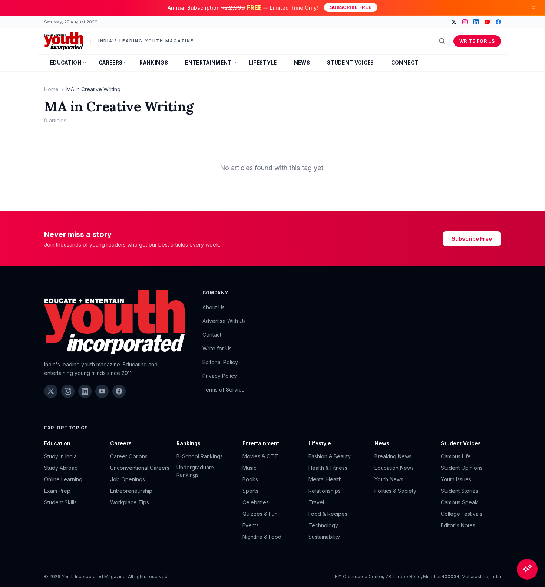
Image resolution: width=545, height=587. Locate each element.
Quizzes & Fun (260, 514)
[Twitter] (453, 21)
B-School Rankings (199, 456)
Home (51, 89)
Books (250, 479)
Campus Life (456, 456)
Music (249, 468)
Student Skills (60, 502)
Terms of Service (223, 389)
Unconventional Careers (139, 468)
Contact (211, 335)
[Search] (442, 41)
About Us (213, 307)
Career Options (129, 456)
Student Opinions (462, 468)
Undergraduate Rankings (195, 471)
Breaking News (393, 456)
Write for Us (477, 41)
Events (250, 525)
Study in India (60, 456)
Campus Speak (459, 502)
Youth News (388, 479)
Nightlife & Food (261, 537)
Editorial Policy (220, 362)
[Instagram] (465, 21)
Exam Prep (57, 491)
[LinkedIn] (476, 21)
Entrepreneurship (131, 491)
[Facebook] (498, 21)
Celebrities (255, 502)
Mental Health (325, 479)
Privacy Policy (219, 376)
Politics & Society (395, 491)
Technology (323, 525)
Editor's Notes (458, 525)
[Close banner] (534, 7)
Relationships (324, 491)
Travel (316, 502)
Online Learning (63, 479)
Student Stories (459, 491)
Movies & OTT (260, 456)
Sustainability (324, 537)
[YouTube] (487, 21)
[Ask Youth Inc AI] (527, 569)
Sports (250, 491)
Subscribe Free (350, 7)
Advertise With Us (224, 321)
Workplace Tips (129, 502)
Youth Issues (456, 479)
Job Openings (127, 479)
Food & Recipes (327, 514)
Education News (394, 468)
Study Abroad (61, 468)
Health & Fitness (327, 468)
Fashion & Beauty (329, 456)
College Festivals (461, 514)
